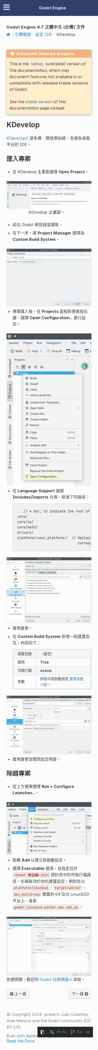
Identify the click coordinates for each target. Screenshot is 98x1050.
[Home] (8, 34)
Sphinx (32, 1035)
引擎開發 (23, 34)
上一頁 (19, 993)
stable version (39, 101)
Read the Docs (20, 1040)
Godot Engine (52, 7)
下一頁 (78, 993)
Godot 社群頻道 (54, 979)
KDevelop (16, 138)
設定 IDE (43, 34)
